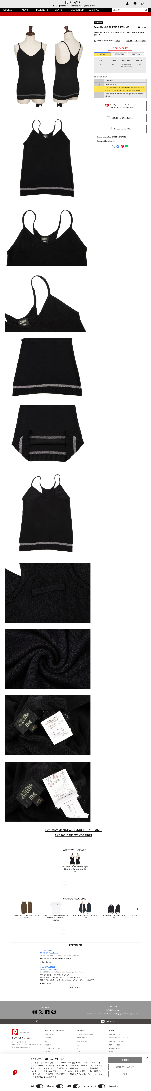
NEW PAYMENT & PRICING (62, 14)
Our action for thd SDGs (122, 129)
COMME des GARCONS (85, 1034)
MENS (25, 10)
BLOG (111, 1052)
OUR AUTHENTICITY (116, 1041)
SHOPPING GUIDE (51, 1034)
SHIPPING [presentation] (136, 54)
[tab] (102, 54)
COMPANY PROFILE (116, 1034)
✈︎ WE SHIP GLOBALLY (113, 1010)
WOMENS (7, 10)
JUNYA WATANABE (83, 1038)
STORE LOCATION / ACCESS (118, 1038)
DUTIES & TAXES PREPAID (78, 14)
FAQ (46, 1041)
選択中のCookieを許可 (125, 1067)
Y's (78, 1045)
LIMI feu (79, 1052)
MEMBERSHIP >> (92, 14)
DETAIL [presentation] (102, 54)
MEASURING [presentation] (119, 54)
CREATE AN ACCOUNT (52, 1048)
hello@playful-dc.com (23, 1047)
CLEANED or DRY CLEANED (122, 118)
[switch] (59, 1086)
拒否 (125, 1074)
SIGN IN (47, 1052)
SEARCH (59, 10)
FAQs (40, 1021)
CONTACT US (110, 1021)
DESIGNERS (42, 10)
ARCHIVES (94, 10)
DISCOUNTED (77, 10)
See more (111, 137)
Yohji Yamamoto (82, 1041)
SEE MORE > (75, 988)
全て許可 (125, 1060)
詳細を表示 (113, 1086)
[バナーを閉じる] (147, 1058)
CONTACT (48, 1045)
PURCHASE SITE (115, 1048)
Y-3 (78, 1048)
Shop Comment (47, 962)
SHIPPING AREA (50, 1038)
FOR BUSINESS (114, 1045)
